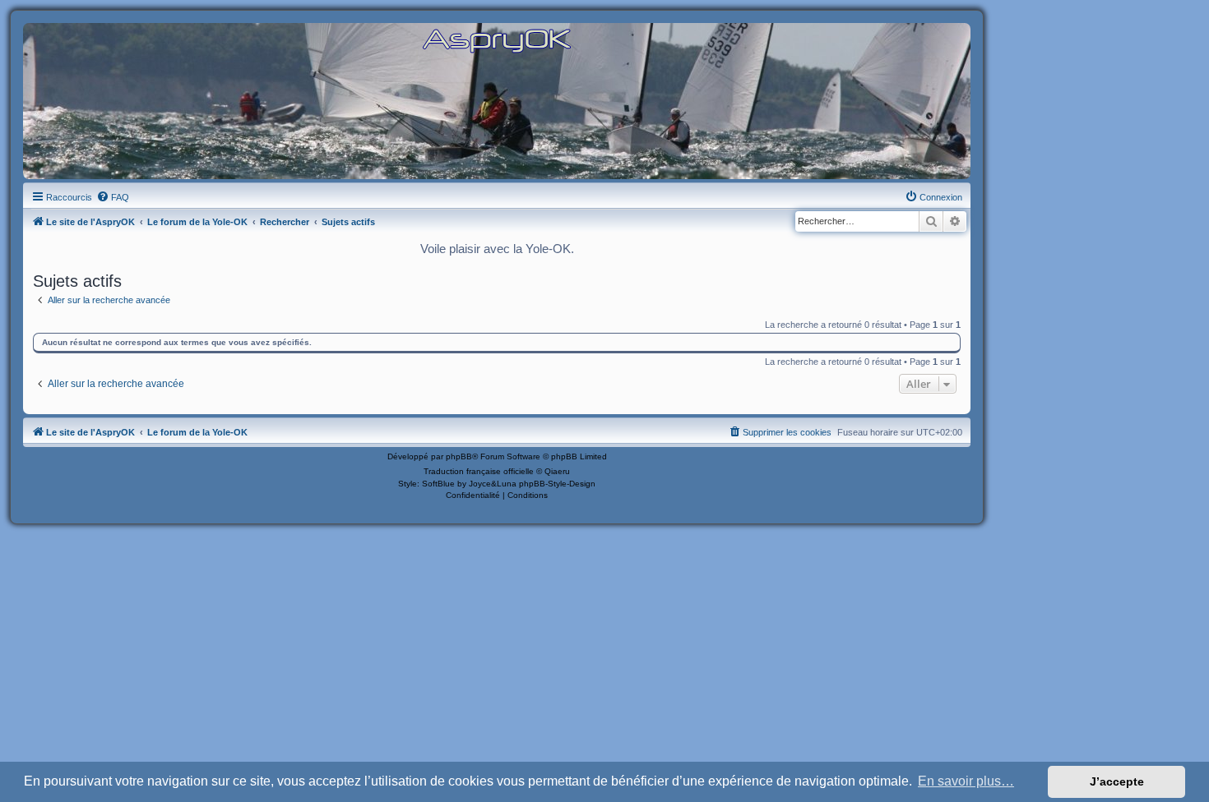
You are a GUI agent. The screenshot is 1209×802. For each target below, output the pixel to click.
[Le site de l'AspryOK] (497, 40)
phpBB (459, 456)
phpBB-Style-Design (557, 483)
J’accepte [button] (1117, 781)
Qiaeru (557, 471)
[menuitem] (112, 197)
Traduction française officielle (479, 471)
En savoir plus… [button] (966, 781)
